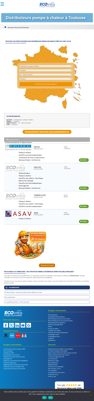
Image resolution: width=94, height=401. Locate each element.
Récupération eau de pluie (11, 355)
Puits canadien (8, 351)
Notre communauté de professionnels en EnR (62, 353)
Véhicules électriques (10, 363)
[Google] (28, 325)
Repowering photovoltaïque (56, 322)
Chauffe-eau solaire (54, 330)
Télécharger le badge (47, 265)
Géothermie (51, 340)
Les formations (53, 359)
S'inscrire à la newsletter (55, 366)
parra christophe (38, 169)
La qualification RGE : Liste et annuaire (17, 302)
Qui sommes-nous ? (54, 368)
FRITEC (37, 147)
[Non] (91, 395)
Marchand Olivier (38, 197)
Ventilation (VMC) (8, 353)
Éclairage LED (7, 359)
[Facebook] (5, 325)
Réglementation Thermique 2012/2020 (15, 365)
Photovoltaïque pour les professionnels (60, 321)
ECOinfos (47, 4)
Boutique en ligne (53, 360)
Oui (44, 397)
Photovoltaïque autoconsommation (59, 319)
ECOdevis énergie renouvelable (57, 351)
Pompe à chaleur (53, 328)
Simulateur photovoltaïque (56, 317)
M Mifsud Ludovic (38, 215)
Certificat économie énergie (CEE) (13, 366)
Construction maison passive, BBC (14, 349)
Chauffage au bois (54, 336)
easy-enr (37, 167)
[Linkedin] (17, 325)
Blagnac (66, 213)
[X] (11, 325)
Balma (66, 196)
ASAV (36, 213)
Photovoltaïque (53, 315)
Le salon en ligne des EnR (56, 357)
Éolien (50, 326)
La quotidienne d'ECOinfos (56, 372)
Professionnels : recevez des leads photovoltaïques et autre (23, 292)
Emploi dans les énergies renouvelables (60, 349)
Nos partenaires (10, 297)
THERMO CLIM (40, 195)
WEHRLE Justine (38, 149)
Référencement (52, 365)
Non (50, 397)
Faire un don (52, 376)
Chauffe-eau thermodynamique (58, 332)
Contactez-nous (53, 374)
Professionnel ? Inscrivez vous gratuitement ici (47, 131)
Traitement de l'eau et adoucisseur (14, 357)
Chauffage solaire (53, 334)
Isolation (51, 338)
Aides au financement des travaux (58, 355)
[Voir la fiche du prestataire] (18, 148)
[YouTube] (23, 325)
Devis (84, 160)
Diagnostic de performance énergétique (15, 360)
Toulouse (67, 147)
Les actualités (52, 370)
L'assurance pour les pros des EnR (14, 368)
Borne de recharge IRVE (55, 324)
